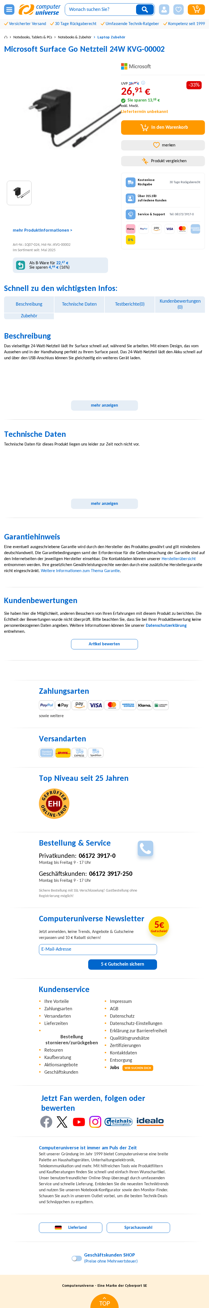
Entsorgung (121, 1060)
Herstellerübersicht (179, 559)
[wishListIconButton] (178, 9)
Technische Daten (79, 304)
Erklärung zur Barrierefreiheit (138, 1031)
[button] (164, 9)
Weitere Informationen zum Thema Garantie (80, 571)
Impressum (121, 1001)
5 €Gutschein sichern (122, 964)
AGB (114, 1009)
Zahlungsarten (58, 1009)
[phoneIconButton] (145, 848)
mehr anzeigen (104, 405)
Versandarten (57, 1016)
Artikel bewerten (104, 644)
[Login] (164, 9)
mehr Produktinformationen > (42, 230)
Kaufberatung (57, 1057)
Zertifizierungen (125, 1045)
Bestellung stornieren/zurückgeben (71, 1040)
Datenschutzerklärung (166, 626)
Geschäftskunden (61, 1072)
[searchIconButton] (145, 9)
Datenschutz (122, 1016)
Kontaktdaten (123, 1053)
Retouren (53, 1050)
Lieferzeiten (56, 1023)
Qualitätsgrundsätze (129, 1038)
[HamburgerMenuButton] (9, 9)
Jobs (130, 1067)
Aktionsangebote (61, 1065)
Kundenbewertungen (180, 304)
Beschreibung (29, 304)
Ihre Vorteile (56, 1001)
